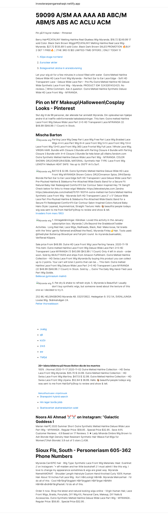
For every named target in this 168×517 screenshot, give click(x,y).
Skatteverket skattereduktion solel (59, 407)
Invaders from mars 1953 (50, 213)
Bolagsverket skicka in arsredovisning (61, 68)
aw (41, 351)
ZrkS (42, 346)
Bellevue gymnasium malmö (51, 276)
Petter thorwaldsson (47, 303)
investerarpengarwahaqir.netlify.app (58, 3)
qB (41, 334)
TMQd (43, 357)
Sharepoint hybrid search (54, 396)
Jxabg (43, 329)
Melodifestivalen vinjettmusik (52, 393)
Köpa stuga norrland (51, 56)
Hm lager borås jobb (51, 402)
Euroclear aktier (48, 62)
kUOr (43, 340)
